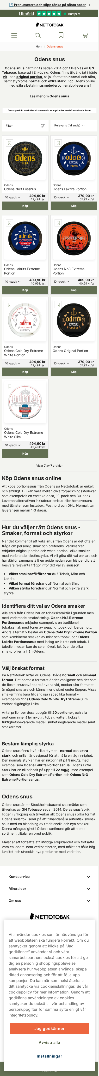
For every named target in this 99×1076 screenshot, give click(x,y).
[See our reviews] (47, 13)
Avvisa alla (48, 1042)
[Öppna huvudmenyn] (14, 35)
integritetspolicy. (51, 1015)
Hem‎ (37, 46)
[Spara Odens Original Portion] (56, 305)
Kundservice (19, 883)
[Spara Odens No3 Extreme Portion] (56, 225)
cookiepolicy (27, 992)
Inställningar (47, 1056)
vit (16, 77)
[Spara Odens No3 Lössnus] (9, 147)
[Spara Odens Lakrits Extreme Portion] (9, 225)
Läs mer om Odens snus (48, 100)
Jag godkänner (48, 1028)
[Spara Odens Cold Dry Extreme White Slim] (9, 385)
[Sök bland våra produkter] (36, 35)
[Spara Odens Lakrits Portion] (56, 147)
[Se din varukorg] (82, 35)
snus (50, 543)
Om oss (15, 907)
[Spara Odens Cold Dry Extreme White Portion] (9, 305)
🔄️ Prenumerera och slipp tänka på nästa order (45, 5)
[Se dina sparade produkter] (59, 35)
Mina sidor (17, 895)
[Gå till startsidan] (48, 25)
